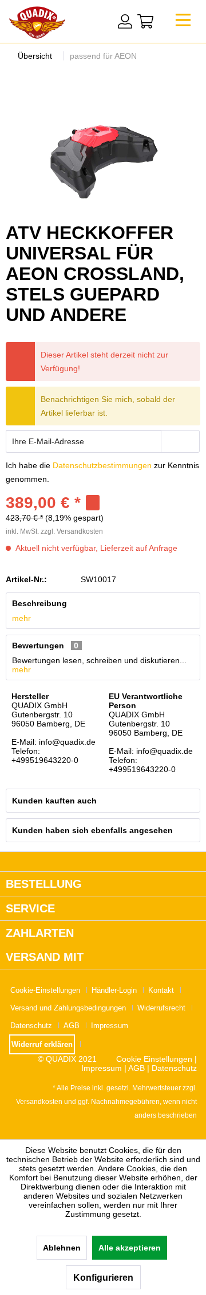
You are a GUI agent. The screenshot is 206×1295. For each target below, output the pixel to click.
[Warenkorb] (145, 21)
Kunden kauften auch (54, 800)
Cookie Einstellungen (154, 1058)
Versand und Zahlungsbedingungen (68, 1008)
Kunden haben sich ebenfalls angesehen (92, 830)
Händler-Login (114, 990)
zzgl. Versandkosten (72, 531)
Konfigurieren (103, 1277)
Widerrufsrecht (161, 1008)
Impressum (109, 1025)
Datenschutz (31, 1025)
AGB (72, 1025)
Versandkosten (39, 1102)
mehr (21, 618)
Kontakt (161, 990)
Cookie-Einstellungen (45, 990)
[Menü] (183, 23)
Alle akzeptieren (129, 1247)
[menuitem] (183, 23)
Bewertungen (38, 645)
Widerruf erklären (42, 1044)
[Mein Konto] (125, 21)
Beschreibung (39, 603)
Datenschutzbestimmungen (102, 465)
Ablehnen (62, 1247)
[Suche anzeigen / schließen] (101, 20)
